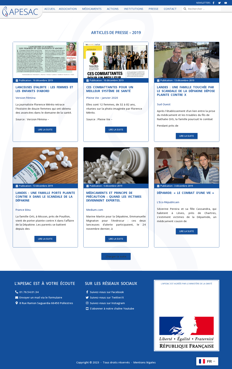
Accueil (49, 8)
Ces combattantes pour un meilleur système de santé (109, 89)
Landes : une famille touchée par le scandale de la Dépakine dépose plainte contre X (186, 91)
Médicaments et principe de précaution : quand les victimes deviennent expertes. (113, 196)
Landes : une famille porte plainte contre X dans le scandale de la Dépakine (45, 196)
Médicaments (92, 8)
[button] (116, 256)
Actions (113, 8)
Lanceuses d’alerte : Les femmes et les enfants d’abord (44, 89)
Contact (170, 8)
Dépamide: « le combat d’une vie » (185, 193)
